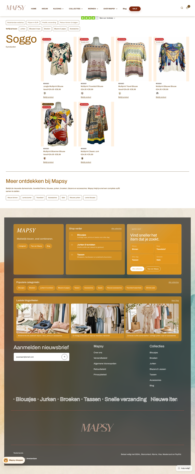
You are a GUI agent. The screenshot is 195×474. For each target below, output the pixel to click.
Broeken (47, 29)
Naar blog (175, 300)
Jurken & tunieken (46, 288)
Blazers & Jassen (158, 369)
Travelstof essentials (134, 288)
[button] (182, 8)
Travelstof (39, 198)
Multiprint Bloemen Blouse (54, 151)
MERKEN (92, 9)
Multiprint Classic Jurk (90, 151)
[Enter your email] (64, 357)
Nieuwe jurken (75, 198)
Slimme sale (150, 288)
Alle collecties (116, 229)
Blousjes (21, 288)
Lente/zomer (27, 198)
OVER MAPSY (109, 9)
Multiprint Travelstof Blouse (92, 86)
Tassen (77, 288)
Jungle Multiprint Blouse (53, 86)
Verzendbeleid (100, 358)
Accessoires (74, 29)
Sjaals (100, 288)
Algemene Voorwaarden (105, 363)
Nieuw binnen (13, 198)
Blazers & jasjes (60, 29)
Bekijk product (48, 97)
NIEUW (45, 9)
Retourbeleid (100, 369)
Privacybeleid (100, 374)
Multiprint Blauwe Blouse (166, 86)
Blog (125, 9)
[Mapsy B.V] (16, 13)
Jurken (22, 29)
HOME (33, 9)
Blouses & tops (34, 29)
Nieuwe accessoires (114, 288)
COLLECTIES (74, 9)
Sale (63, 198)
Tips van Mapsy (36, 246)
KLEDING (57, 9)
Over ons (98, 352)
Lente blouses (90, 198)
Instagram (22, 246)
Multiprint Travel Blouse (128, 86)
